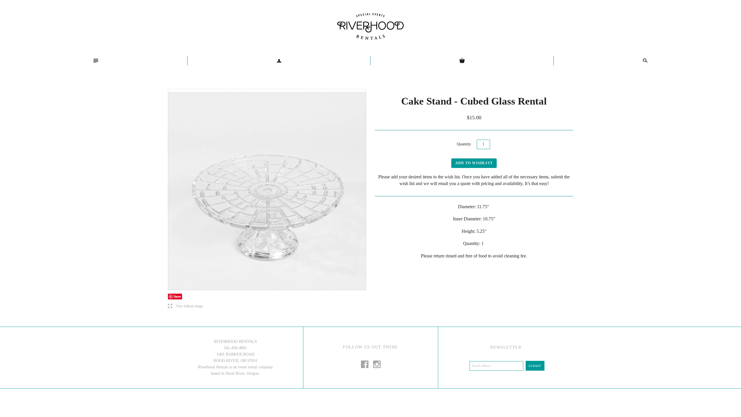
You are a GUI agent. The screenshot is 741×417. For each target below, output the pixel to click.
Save (177, 296)
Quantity (464, 144)
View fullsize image (185, 306)
